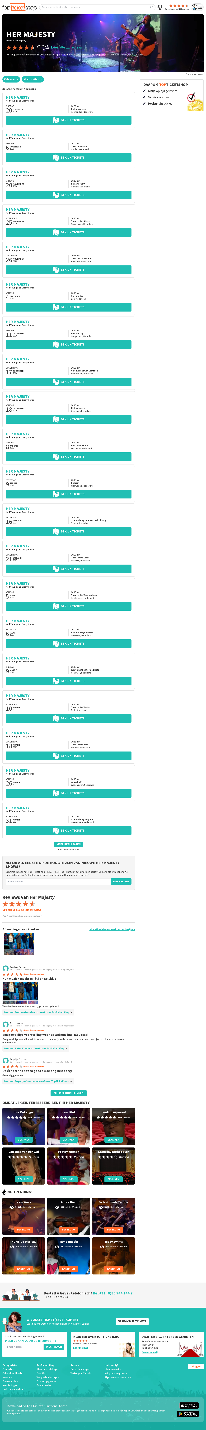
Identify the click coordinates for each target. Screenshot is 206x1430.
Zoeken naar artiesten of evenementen (61, 7)
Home (9, 40)
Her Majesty (20, 40)
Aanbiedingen (10, 1385)
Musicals (7, 1377)
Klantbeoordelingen (48, 1369)
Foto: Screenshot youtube (194, 74)
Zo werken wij (150, 1352)
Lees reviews (80, 1347)
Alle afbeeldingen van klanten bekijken (112, 929)
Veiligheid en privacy (116, 1373)
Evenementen (10, 1381)
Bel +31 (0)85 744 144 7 (113, 1293)
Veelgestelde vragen (48, 1377)
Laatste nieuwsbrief (13, 1389)
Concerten (8, 1369)
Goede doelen (44, 1385)
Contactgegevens (46, 1381)
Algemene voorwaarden (118, 1377)
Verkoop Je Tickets (80, 1373)
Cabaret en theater (12, 1373)
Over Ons (42, 1373)
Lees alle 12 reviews (67, 47)
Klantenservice (113, 1369)
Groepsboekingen (80, 1369)
